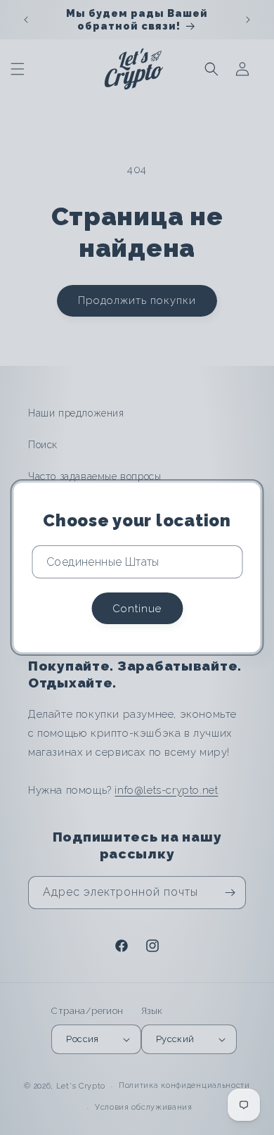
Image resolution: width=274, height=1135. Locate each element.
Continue (137, 608)
